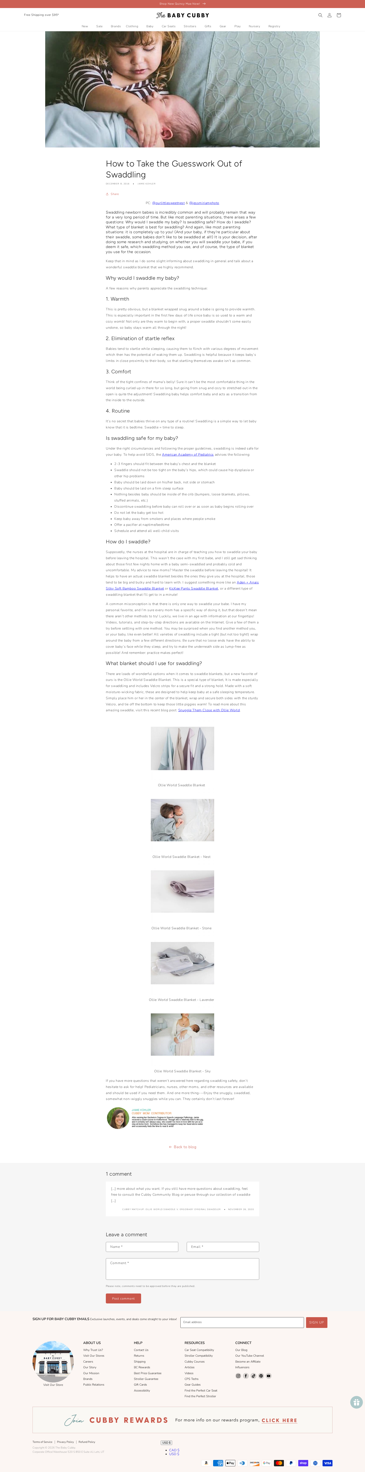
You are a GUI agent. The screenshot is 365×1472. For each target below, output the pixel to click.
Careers (88, 1362)
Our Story (89, 1367)
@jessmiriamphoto (204, 203)
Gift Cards (140, 1385)
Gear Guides (193, 1385)
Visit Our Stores (93, 1356)
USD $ (166, 1442)
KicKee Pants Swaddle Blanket (193, 588)
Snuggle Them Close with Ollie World (209, 710)
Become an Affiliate (247, 1362)
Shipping (140, 1362)
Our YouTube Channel (249, 1356)
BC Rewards (142, 1367)
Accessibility (142, 1391)
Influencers (242, 1367)
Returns (139, 1356)
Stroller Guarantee (146, 1379)
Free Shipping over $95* (41, 15)
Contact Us (141, 1350)
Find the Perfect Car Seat (201, 1391)
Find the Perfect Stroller (200, 1396)
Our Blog (241, 1350)
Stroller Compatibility (199, 1356)
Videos (189, 1373)
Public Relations (93, 1385)
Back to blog (185, 1146)
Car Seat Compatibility (199, 1350)
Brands (88, 1379)
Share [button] (115, 194)
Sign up (316, 1322)
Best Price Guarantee (147, 1373)
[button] (320, 15)
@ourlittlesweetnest (168, 203)
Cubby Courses (195, 1362)
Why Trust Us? (93, 1350)
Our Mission (91, 1373)
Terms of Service (42, 1442)
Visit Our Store (53, 1385)
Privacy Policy (65, 1442)
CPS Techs (192, 1379)
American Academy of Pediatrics (188, 454)
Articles (190, 1367)
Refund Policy (87, 1442)
